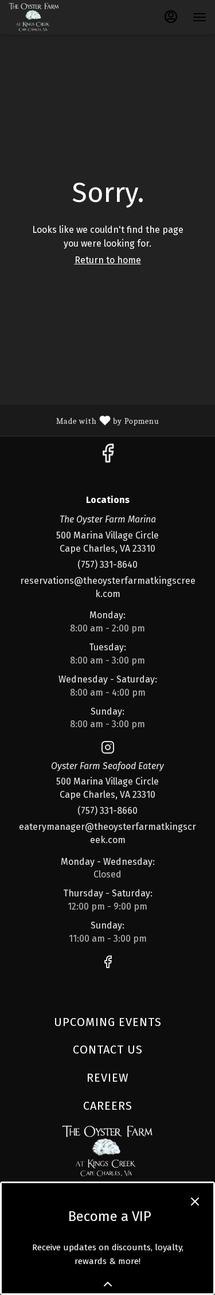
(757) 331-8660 (107, 810)
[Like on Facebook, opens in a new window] (107, 456)
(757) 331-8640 (107, 564)
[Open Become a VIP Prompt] (108, 1284)
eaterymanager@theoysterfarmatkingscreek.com (107, 833)
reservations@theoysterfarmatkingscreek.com (108, 587)
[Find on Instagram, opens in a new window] (108, 750)
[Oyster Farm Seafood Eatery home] (60, 17)
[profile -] (171, 17)
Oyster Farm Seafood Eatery (107, 1151)
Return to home (108, 260)
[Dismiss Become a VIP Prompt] (195, 1201)
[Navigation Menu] (199, 17)
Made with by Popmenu (84, 419)
